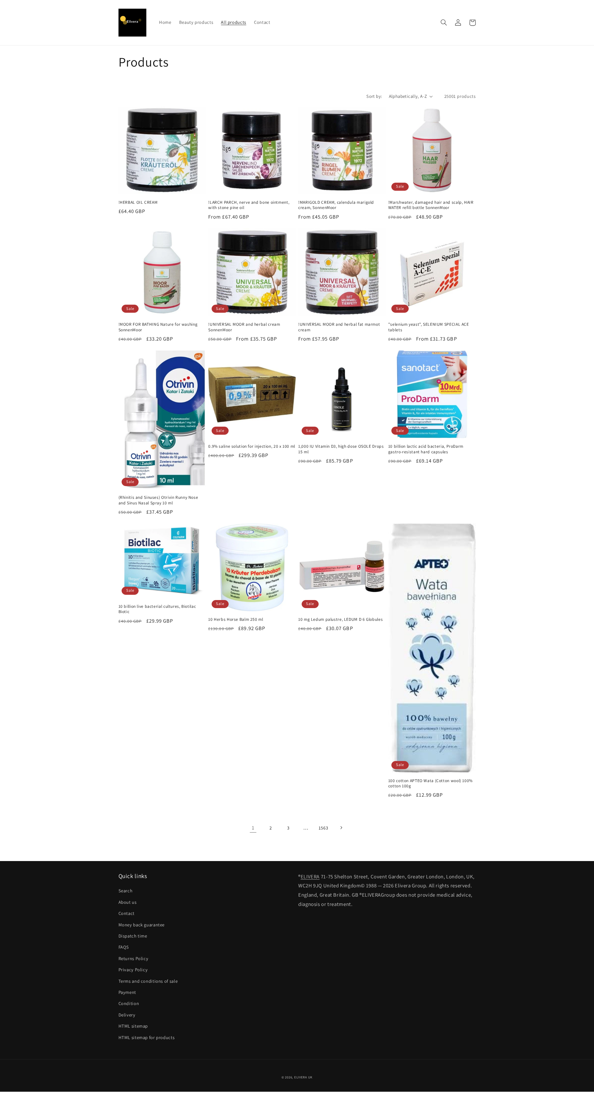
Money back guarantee (141, 925)
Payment (127, 992)
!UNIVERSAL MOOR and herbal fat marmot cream (339, 327)
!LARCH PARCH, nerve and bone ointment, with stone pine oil (248, 205)
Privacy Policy (133, 970)
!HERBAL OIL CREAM (138, 202)
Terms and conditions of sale (148, 981)
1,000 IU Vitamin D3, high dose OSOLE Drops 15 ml (341, 449)
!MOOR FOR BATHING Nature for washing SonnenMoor (158, 327)
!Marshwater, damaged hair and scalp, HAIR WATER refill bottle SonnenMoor (431, 205)
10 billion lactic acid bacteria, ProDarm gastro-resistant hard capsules (425, 449)
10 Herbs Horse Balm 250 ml (235, 619)
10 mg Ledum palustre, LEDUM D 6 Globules (340, 619)
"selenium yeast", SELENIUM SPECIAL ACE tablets (428, 327)
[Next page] (341, 828)
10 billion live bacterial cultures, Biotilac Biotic (157, 609)
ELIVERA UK (303, 1077)
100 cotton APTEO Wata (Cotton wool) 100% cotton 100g (430, 783)
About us (127, 902)
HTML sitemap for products (146, 1037)
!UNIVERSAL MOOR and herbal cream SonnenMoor (244, 327)
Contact (126, 913)
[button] (444, 22)
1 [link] (253, 827)
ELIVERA (310, 876)
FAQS (123, 947)
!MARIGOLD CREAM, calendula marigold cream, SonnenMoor (336, 205)
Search (125, 891)
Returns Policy (133, 958)
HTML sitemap (133, 1026)
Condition (128, 1003)
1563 (323, 828)
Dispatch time (132, 936)
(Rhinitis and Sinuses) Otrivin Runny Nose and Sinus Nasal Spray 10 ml (158, 500)
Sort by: (374, 96)
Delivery (127, 1015)
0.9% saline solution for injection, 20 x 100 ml (251, 446)
